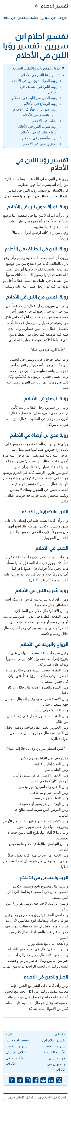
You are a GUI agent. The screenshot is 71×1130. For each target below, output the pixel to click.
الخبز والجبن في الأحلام (40, 144)
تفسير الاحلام (54, 6)
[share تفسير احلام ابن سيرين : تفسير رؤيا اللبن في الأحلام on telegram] (20, 1080)
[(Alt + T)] (36, 6)
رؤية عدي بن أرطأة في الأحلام (35, 109)
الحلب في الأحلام (45, 121)
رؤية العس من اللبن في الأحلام (35, 98)
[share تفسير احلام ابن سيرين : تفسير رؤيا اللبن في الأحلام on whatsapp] (28, 1080)
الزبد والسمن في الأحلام (40, 138)
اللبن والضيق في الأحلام (40, 115)
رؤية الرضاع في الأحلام (41, 103)
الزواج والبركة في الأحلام (39, 132)
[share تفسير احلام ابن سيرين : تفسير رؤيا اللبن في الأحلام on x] (59, 1080)
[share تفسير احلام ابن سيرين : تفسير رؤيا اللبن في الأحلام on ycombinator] (12, 1080)
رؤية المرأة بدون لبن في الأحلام (34, 81)
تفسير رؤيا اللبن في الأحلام (40, 75)
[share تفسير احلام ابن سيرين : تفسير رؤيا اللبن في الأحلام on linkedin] (51, 1080)
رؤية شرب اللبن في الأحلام (38, 126)
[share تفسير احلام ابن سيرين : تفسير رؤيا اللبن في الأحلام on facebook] (35, 1080)
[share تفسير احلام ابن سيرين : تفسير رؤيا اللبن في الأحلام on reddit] (43, 1080)
